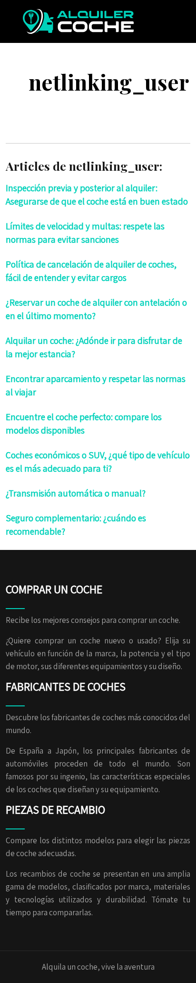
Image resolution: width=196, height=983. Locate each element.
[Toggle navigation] (164, 21)
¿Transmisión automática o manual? (76, 493)
